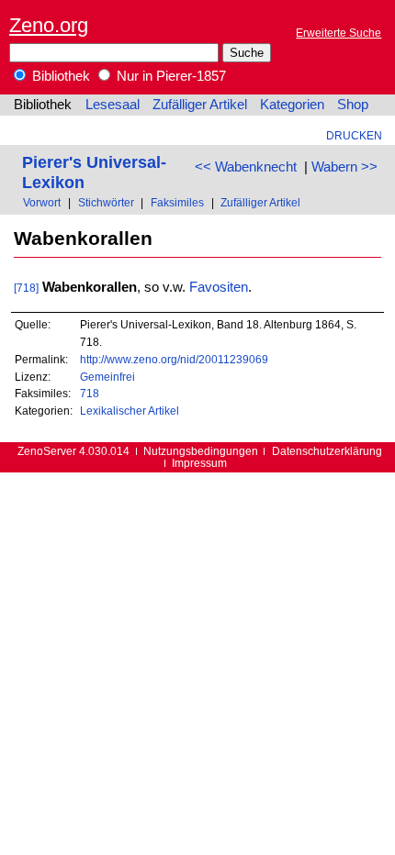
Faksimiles (177, 202)
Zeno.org (48, 25)
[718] (26, 288)
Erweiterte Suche (338, 33)
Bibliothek (59, 76)
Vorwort (42, 202)
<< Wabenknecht (246, 167)
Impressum (199, 463)
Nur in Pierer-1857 (169, 76)
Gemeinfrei (107, 377)
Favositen (218, 287)
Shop (352, 104)
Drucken (354, 135)
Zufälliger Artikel (199, 104)
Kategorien (292, 104)
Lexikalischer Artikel (129, 410)
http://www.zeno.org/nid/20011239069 (174, 359)
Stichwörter (106, 202)
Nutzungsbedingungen (200, 451)
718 (89, 393)
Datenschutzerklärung (327, 451)
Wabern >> (344, 167)
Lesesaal (112, 104)
